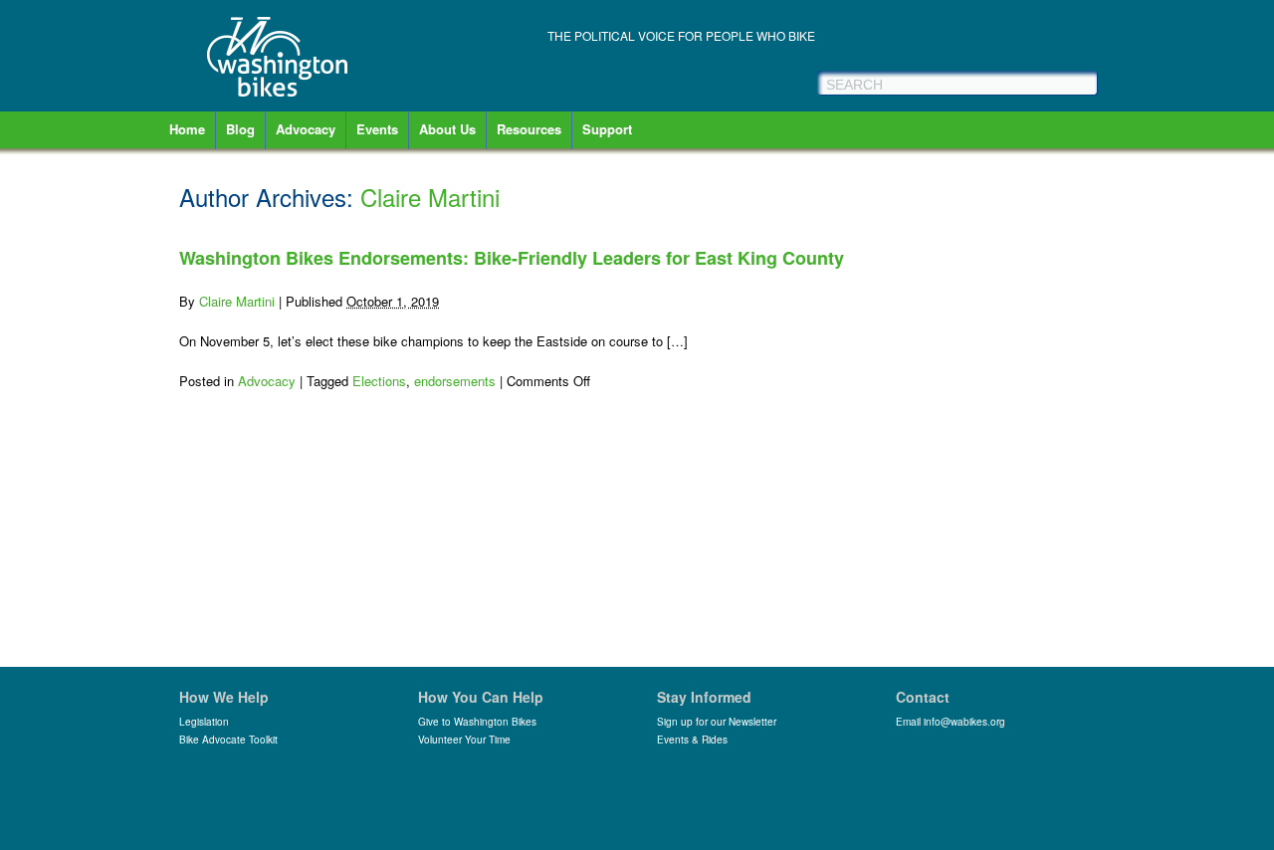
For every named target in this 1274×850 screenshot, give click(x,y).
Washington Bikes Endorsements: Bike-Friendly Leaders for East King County (511, 258)
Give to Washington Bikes (477, 722)
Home (187, 128)
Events (377, 128)
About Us (447, 128)
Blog (240, 128)
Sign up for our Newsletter (716, 722)
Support (607, 128)
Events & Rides (692, 739)
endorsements (455, 380)
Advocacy (305, 128)
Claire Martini (430, 196)
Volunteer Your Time (464, 739)
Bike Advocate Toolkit (228, 739)
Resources (529, 128)
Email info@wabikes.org (950, 722)
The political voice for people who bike (681, 35)
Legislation (204, 722)
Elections (379, 380)
